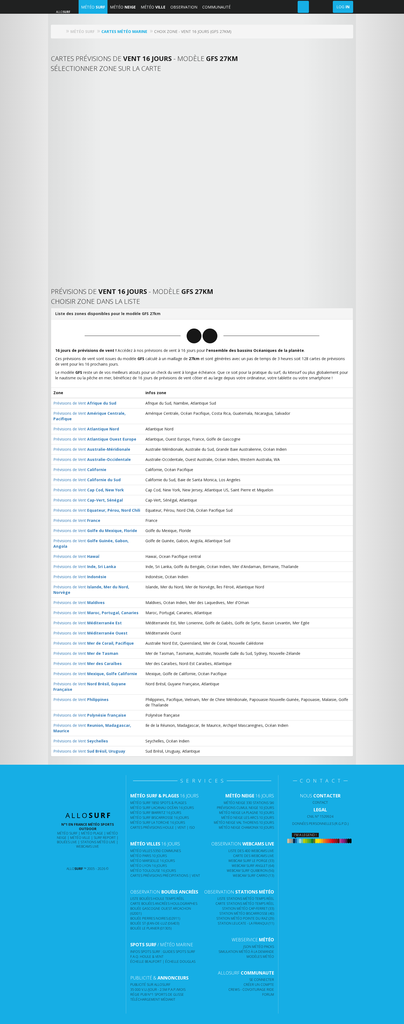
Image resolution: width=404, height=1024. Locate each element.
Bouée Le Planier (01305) (150, 928)
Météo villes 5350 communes (155, 850)
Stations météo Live (98, 842)
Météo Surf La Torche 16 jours (157, 822)
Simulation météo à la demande (246, 951)
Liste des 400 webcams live (251, 850)
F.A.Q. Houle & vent (147, 956)
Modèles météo (260, 956)
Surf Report (105, 837)
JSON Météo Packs (258, 946)
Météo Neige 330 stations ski (249, 802)
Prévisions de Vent (84, 403)
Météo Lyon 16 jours (148, 865)
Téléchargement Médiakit (152, 999)
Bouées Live (67, 842)
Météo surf (67, 833)
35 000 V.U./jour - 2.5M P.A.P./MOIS (158, 989)
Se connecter (261, 979)
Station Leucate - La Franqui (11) (246, 923)
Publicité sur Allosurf (150, 984)
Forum (268, 994)
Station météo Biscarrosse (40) (246, 913)
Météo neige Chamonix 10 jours (246, 827)
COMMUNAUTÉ (216, 7)
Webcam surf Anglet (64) (253, 865)
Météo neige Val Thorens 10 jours (244, 822)
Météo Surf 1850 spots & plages (158, 802)
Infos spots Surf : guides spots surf (162, 951)
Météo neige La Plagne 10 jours (246, 812)
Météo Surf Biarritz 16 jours (155, 812)
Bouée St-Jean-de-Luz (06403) (154, 923)
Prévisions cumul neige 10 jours (245, 807)
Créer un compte (258, 984)
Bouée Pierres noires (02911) (155, 918)
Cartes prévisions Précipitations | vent (165, 875)
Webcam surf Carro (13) (253, 875)
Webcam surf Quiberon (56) (250, 870)
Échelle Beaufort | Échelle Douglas (162, 961)
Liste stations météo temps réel (245, 898)
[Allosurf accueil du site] (62, 31)
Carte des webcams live (253, 855)
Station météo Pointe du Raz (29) (245, 918)
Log (343, 6)
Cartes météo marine (124, 31)
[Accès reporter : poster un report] (303, 7)
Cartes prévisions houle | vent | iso (162, 827)
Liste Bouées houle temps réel (157, 898)
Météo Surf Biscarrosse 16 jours (159, 817)
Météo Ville (80, 837)
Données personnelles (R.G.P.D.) (320, 823)
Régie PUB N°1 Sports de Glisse (157, 994)
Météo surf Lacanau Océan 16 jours (162, 807)
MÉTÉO (93, 7)
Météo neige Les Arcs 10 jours (247, 817)
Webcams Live (87, 846)
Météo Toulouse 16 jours (153, 870)
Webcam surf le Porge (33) (251, 860)
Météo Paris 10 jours (148, 855)
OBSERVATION (183, 7)
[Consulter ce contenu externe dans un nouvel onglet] (66, 857)
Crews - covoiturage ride (251, 989)
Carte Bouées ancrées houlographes (163, 903)
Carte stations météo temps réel (244, 903)
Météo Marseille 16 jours (152, 860)
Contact (320, 802)
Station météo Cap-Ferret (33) (248, 908)
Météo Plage (92, 833)
